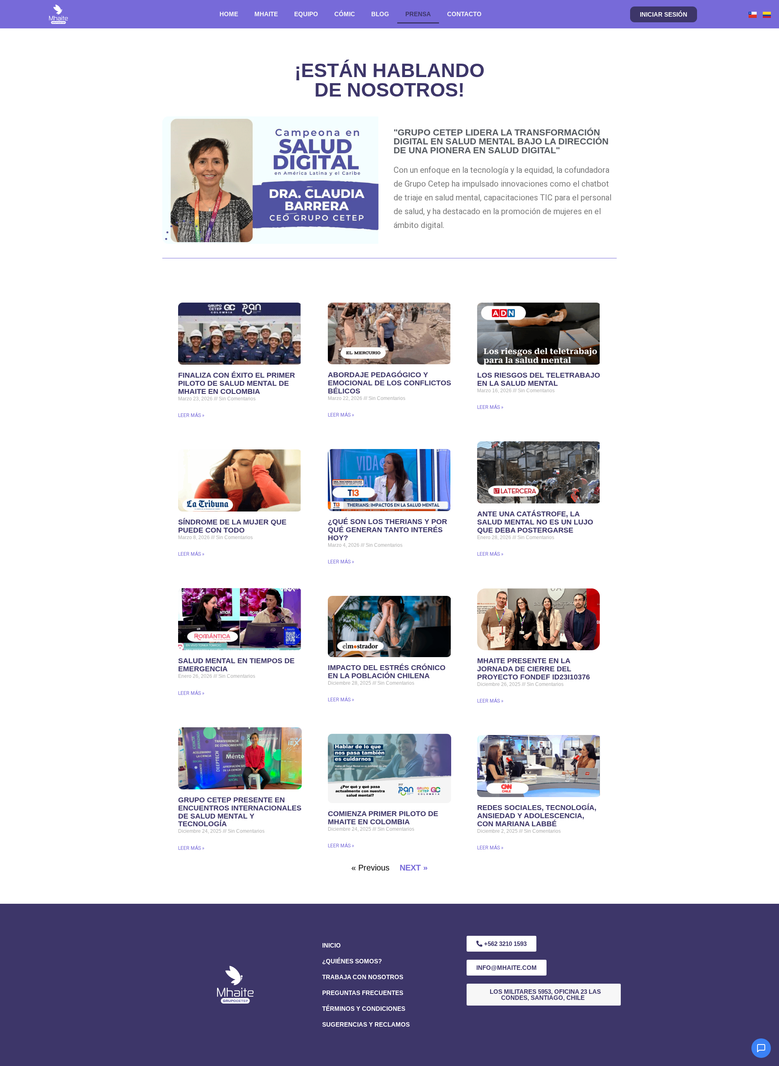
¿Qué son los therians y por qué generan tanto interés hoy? (387, 530)
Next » (414, 867)
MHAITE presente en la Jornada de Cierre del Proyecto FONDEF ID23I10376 (533, 669)
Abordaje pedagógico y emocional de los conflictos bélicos (389, 383)
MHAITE (266, 14)
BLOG (380, 14)
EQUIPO (306, 14)
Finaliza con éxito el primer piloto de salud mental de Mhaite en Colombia (236, 383)
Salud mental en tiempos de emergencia (236, 665)
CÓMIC (344, 14)
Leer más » (191, 415)
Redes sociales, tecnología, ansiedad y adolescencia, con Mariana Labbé (536, 816)
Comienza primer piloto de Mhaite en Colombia (383, 818)
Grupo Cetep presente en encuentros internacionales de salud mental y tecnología (239, 812)
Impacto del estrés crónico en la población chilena (386, 672)
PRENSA (418, 14)
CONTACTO (464, 14)
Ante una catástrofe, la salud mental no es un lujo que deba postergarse (535, 522)
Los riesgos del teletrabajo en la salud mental (538, 379)
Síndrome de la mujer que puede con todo (232, 526)
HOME (228, 14)
